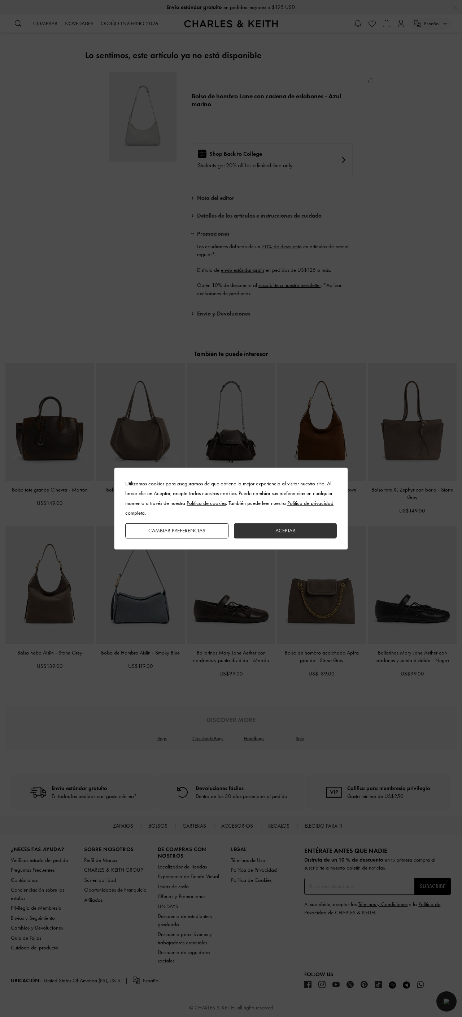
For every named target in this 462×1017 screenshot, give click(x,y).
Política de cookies (206, 503)
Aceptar (285, 530)
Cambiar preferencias (176, 530)
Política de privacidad (310, 503)
